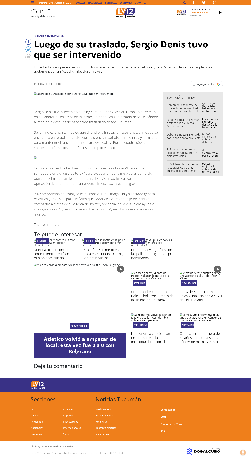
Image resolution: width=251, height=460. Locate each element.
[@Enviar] (28, 57)
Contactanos (168, 409)
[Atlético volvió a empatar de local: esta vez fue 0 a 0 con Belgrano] (80, 298)
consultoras (140, 325)
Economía (126, 3)
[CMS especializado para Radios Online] (198, 451)
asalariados (102, 434)
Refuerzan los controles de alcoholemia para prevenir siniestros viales (183, 153)
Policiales (111, 3)
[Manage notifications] (243, 452)
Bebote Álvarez (104, 415)
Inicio (34, 409)
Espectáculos (70, 421)
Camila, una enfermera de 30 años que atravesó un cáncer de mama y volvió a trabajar (200, 339)
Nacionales (95, 3)
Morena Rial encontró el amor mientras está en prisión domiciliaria (52, 253)
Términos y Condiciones (41, 446)
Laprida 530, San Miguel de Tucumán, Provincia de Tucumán (70, 452)
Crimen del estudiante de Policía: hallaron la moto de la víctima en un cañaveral (183, 108)
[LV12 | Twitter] (204, 3)
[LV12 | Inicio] (216, 398)
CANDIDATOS (139, 241)
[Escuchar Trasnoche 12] (220, 12)
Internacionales (72, 427)
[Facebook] (28, 42)
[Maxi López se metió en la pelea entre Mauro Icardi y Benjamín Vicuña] (104, 245)
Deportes (140, 3)
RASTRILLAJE (139, 283)
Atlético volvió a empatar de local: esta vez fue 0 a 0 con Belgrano (80, 345)
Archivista (101, 421)
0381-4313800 (116, 452)
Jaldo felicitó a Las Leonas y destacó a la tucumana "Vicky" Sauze (183, 123)
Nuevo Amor (42, 241)
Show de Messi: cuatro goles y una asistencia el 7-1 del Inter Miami (201, 295)
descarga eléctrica (106, 427)
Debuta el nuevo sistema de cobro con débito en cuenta (183, 136)
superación (188, 325)
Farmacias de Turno (172, 424)
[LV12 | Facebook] (193, 3)
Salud (66, 434)
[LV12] (38, 388)
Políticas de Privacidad (64, 446)
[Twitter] (28, 49)
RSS (163, 431)
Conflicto (89, 241)
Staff (163, 416)
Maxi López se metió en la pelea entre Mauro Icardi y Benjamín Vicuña (102, 253)
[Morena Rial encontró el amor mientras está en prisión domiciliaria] (55, 245)
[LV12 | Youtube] (196, 384)
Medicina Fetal (104, 409)
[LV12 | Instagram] (214, 3)
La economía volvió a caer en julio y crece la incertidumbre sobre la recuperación (151, 339)
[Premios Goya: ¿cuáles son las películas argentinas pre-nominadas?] (153, 245)
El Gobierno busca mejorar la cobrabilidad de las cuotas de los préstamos (183, 167)
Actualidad (37, 421)
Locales (80, 3)
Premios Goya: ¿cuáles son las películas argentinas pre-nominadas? (152, 253)
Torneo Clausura (80, 326)
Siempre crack (189, 283)
